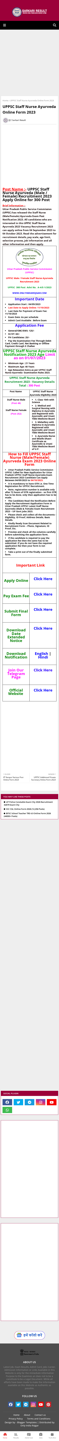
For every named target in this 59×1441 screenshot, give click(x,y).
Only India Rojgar (29, 1425)
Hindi (43, 657)
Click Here (43, 578)
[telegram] (29, 1102)
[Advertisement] (29, 62)
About (27, 1414)
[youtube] (51, 1102)
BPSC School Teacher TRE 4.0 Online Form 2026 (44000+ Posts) (27, 815)
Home (5, 100)
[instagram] (40, 1102)
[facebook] (7, 1102)
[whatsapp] (7, 1110)
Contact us (40, 1414)
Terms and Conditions (38, 1418)
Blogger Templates (27, 1422)
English (41, 653)
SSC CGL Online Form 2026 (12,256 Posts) (25, 809)
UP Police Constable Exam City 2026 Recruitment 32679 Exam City (28, 803)
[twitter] (18, 1102)
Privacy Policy (16, 1418)
